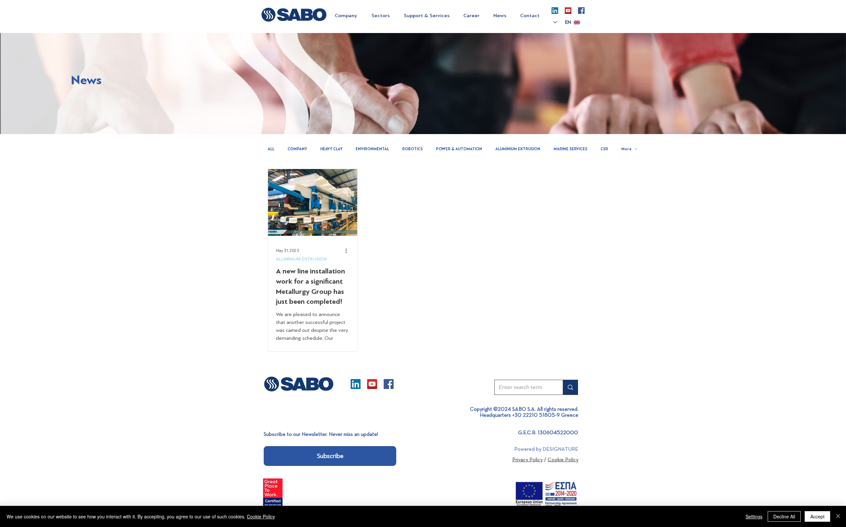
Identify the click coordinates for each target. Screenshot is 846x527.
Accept (817, 516)
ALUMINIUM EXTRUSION (517, 149)
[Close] (838, 516)
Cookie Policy (261, 516)
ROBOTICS (412, 149)
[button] (348, 15)
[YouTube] (568, 10)
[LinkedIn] (555, 10)
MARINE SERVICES (570, 149)
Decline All (784, 516)
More (626, 149)
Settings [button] (754, 516)
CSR (604, 149)
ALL (271, 149)
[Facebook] (581, 10)
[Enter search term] (570, 387)
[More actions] (348, 251)
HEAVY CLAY (331, 149)
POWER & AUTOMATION (459, 149)
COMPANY (297, 149)
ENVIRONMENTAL (372, 149)
